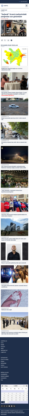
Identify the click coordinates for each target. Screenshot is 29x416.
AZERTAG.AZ (4, 341)
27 (19, 399)
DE (25, 1)
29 (27, 399)
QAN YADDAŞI (4, 367)
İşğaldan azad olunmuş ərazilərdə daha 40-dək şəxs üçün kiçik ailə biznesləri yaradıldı (14, 333)
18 (11, 397)
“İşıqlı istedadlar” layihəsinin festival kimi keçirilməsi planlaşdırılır (11, 191)
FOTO (2, 343)
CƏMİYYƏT (4, 10)
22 (27, 397)
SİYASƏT (3, 346)
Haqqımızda (4, 374)
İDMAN (2, 361)
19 (16, 397)
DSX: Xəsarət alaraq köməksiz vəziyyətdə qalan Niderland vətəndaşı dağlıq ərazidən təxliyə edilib (13, 167)
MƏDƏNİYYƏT (4, 350)
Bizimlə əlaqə (5, 372)
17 (8, 397)
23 (4, 399)
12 (16, 395)
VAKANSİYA (3, 378)
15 (27, 395)
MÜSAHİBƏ (3, 363)
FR (26, 1)
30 (4, 402)
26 (16, 399)
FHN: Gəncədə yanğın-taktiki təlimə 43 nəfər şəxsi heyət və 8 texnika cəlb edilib (13, 239)
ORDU (2, 348)
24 (8, 399)
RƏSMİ (2, 344)
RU (21, 1)
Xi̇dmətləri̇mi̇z (5, 376)
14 (23, 395)
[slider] (6, 35)
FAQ (2, 380)
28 (23, 399)
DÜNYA (2, 365)
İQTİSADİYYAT (4, 357)
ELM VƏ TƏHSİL (5, 359)
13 (19, 395)
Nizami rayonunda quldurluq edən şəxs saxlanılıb (13, 263)
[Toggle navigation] (26, 5)
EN (23, 1)
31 (8, 402)
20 (19, 397)
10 (8, 395)
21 (23, 397)
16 (4, 397)
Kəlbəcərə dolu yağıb (6, 309)
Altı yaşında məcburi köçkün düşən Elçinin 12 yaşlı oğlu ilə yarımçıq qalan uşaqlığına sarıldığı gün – (14, 94)
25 (11, 399)
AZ (19, 1)
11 (11, 395)
